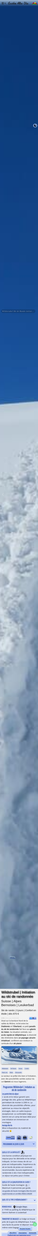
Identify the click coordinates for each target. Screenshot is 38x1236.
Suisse (20, 1068)
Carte (8, 1137)
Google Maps (21, 1206)
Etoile (11, 1072)
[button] (2, 3)
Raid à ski (4, 1072)
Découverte (18, 1072)
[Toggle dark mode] (35, 125)
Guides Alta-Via (18, 3)
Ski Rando (13, 1068)
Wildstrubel (5, 1068)
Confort (27, 1068)
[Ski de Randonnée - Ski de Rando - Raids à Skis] (35, 3)
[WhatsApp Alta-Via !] (35, 1224)
